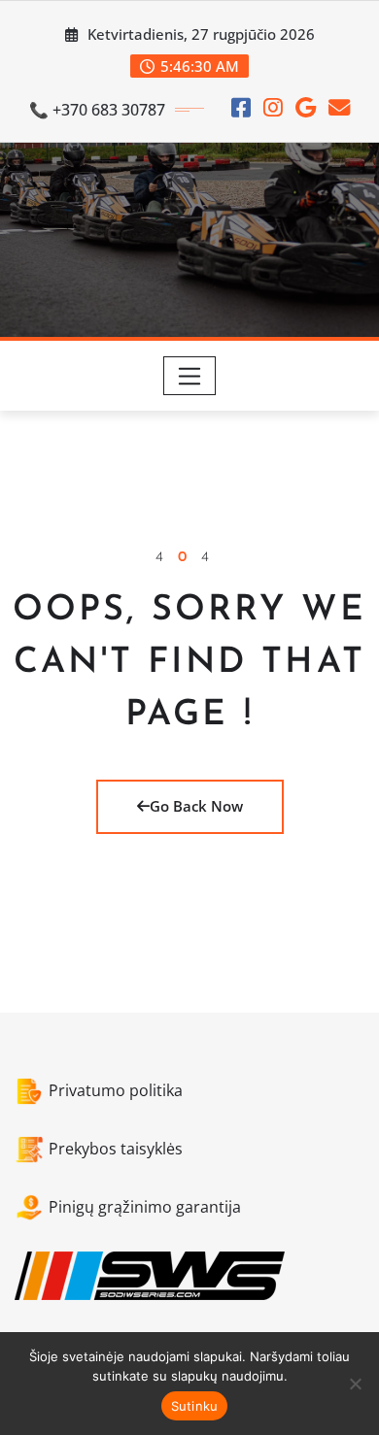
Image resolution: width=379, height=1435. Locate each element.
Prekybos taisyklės (116, 1148)
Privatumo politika (116, 1090)
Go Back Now (196, 806)
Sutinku (195, 1406)
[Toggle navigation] (190, 375)
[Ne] (354, 1383)
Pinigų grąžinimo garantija (145, 1207)
